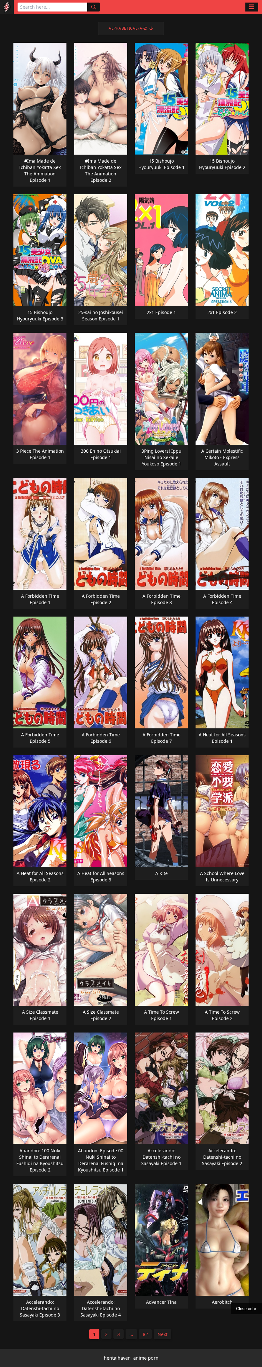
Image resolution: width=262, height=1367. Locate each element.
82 (145, 1334)
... (131, 1334)
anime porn (145, 1358)
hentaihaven (117, 1358)
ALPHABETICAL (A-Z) (128, 28)
